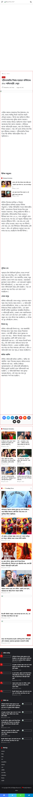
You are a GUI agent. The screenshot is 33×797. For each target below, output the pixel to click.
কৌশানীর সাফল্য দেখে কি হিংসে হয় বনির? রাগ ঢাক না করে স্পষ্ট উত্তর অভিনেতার (24, 478)
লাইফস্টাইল (3, 775)
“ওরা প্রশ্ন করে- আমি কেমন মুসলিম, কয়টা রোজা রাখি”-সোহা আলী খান (23, 460)
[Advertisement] (16, 20)
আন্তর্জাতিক (3, 762)
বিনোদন (8, 73)
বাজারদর (3, 764)
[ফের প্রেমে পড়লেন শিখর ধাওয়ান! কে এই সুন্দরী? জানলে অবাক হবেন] (6, 194)
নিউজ (2, 754)
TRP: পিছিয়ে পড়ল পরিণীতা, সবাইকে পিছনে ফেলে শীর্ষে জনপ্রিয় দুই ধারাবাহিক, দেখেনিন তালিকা (8, 460)
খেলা (2, 767)
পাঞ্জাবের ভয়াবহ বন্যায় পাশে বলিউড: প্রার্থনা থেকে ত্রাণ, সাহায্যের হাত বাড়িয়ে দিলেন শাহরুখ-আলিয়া (21, 684)
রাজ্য (2, 756)
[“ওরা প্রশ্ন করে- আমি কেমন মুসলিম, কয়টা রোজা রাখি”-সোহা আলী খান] (24, 453)
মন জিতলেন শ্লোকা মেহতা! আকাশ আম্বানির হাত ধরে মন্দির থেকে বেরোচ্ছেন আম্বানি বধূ (8, 442)
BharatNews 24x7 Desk (9, 87)
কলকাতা (3, 751)
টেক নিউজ (3, 772)
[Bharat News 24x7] (9, 2)
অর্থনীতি (2, 770)
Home (4, 73)
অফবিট (2, 780)
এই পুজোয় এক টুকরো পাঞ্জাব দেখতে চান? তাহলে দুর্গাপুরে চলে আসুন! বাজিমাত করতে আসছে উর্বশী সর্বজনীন (22, 666)
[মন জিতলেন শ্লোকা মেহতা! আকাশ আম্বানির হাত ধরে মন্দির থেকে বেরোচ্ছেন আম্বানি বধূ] (8, 435)
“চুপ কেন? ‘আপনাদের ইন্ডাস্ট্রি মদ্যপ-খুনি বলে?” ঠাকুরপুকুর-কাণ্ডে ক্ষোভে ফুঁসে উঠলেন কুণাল (8, 478)
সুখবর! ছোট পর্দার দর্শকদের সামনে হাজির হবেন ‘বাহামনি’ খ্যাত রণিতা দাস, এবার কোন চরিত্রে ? (21, 185)
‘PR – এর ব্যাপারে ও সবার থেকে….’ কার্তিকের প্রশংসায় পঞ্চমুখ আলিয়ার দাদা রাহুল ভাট (23, 442)
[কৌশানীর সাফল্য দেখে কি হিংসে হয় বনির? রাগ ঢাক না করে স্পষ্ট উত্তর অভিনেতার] (24, 471)
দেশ (2, 759)
